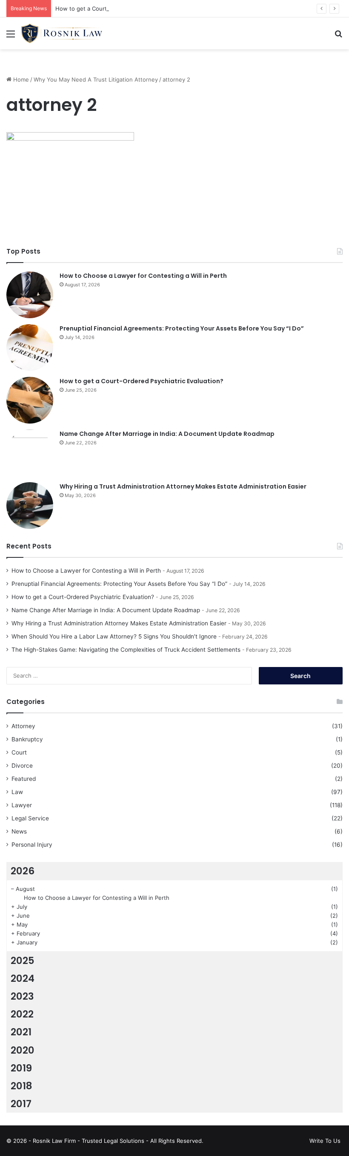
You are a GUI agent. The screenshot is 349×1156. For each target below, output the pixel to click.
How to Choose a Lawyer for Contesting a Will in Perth (143, 275)
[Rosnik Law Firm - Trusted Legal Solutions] (61, 33)
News (19, 831)
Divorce (22, 765)
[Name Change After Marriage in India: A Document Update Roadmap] (29, 453)
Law (17, 792)
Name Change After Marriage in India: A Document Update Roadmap (167, 434)
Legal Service (30, 818)
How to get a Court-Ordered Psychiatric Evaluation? (124, 8)
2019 (21, 1068)
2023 (22, 996)
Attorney (23, 726)
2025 (22, 960)
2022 (22, 1014)
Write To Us (324, 1140)
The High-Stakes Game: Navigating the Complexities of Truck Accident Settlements (125, 649)
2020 (22, 1050)
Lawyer (21, 805)
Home (20, 79)
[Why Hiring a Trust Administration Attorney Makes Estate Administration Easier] (29, 505)
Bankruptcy (27, 739)
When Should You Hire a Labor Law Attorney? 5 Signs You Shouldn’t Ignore (114, 636)
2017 (21, 1104)
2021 (21, 1032)
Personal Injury (31, 844)
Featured (23, 778)
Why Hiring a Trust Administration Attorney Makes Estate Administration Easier (183, 486)
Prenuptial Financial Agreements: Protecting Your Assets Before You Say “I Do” (182, 328)
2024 (22, 978)
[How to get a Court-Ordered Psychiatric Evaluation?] (29, 400)
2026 (22, 871)
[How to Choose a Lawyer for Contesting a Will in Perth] (29, 294)
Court (19, 752)
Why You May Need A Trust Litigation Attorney (96, 79)
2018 (21, 1086)
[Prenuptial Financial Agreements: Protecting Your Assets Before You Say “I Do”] (29, 347)
